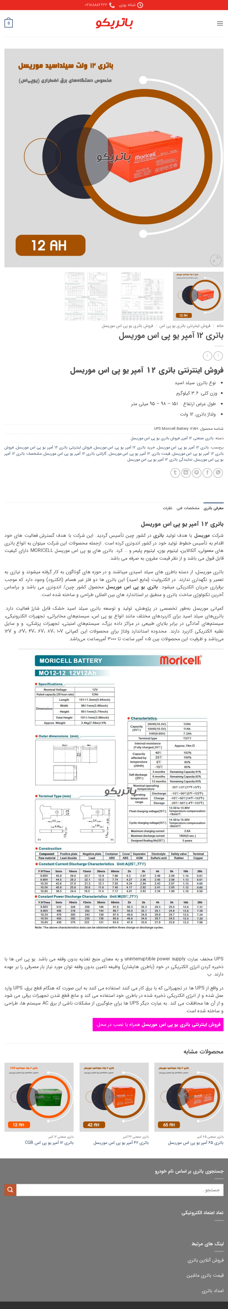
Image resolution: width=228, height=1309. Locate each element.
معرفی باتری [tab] (214, 508)
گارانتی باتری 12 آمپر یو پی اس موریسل (75, 454)
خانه (220, 326)
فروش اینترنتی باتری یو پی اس (184, 326)
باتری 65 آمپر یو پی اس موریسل (196, 1143)
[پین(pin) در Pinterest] (197, 473)
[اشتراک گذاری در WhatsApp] (218, 473)
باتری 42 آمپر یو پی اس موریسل (121, 1143)
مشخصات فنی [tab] (188, 508)
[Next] (12, 158)
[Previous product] (207, 355)
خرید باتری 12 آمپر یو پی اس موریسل (124, 448)
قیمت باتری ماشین (205, 1275)
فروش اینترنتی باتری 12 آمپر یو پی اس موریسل (54, 448)
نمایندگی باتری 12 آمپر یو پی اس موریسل (159, 460)
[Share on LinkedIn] (186, 473)
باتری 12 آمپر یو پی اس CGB (49, 1143)
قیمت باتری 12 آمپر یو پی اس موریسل (139, 454)
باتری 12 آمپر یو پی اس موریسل (183, 448)
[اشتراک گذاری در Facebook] (207, 473)
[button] (220, 23)
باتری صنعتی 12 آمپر (197, 438)
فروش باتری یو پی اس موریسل (127, 326)
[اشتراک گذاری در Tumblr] (175, 473)
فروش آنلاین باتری (206, 1260)
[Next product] (218, 355)
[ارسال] (10, 1190)
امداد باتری (213, 1290)
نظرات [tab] (167, 508)
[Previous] (211, 158)
